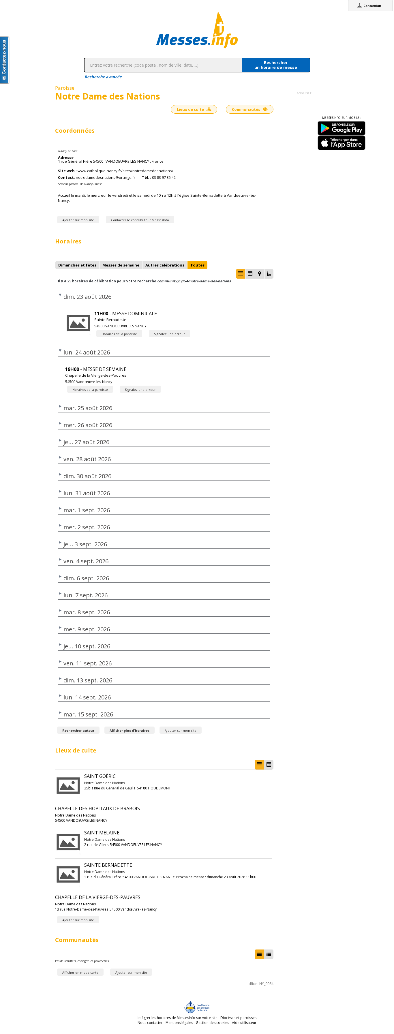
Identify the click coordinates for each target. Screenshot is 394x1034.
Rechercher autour (78, 730)
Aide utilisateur (244, 1022)
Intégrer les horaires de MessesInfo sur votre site (177, 1017)
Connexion (372, 5)
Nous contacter (150, 1022)
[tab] (77, 265)
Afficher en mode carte (80, 972)
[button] (240, 274)
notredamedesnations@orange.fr (105, 177)
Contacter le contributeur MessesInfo (140, 220)
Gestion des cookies (212, 1022)
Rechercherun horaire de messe (275, 65)
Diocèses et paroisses (238, 1017)
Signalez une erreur (169, 334)
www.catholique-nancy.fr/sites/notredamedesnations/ (125, 171)
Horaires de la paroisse (119, 334)
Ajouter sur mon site (78, 220)
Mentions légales (179, 1022)
